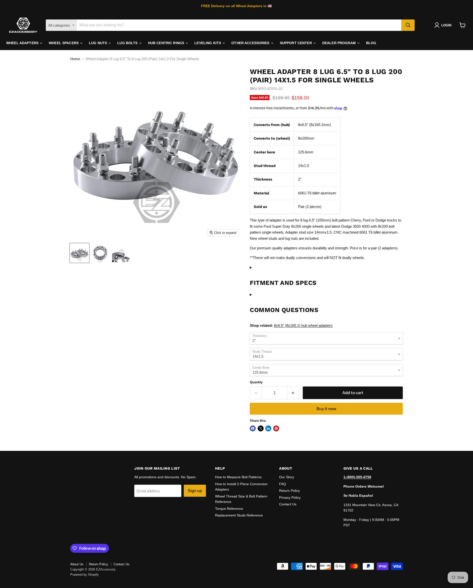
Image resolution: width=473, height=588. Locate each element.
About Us (77, 564)
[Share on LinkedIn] (268, 428)
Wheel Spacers (64, 43)
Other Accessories (250, 43)
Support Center (296, 43)
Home (75, 59)
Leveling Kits (208, 43)
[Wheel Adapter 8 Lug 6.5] (79, 253)
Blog (371, 43)
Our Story (286, 477)
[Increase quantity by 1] (293, 392)
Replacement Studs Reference (239, 515)
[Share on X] (261, 428)
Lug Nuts (98, 43)
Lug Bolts (127, 43)
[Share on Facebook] (253, 428)
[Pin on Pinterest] (276, 428)
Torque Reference (229, 509)
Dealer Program (339, 43)
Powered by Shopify (84, 574)
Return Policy (289, 491)
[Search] (408, 25)
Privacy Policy (290, 497)
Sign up (195, 490)
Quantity (256, 382)
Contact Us (287, 504)
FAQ (282, 484)
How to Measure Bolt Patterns (238, 477)
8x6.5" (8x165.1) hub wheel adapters (303, 325)
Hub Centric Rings (166, 43)
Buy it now (326, 408)
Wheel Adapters (22, 43)
